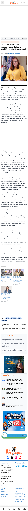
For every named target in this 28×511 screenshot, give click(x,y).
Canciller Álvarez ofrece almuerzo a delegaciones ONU (14, 325)
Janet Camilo (4, 320)
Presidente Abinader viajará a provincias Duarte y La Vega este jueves (13, 329)
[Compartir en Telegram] (19, 508)
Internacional (4, 494)
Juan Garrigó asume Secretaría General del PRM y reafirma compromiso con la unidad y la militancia (14, 345)
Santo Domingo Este (20, 494)
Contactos (22, 506)
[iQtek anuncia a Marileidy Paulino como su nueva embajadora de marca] (3, 399)
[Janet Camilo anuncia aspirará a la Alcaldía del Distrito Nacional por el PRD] (6, 272)
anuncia (7, 318)
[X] (21, 2)
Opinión (3, 491)
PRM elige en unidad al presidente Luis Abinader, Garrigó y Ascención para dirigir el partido (14, 350)
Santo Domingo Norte (20, 496)
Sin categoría (17, 38)
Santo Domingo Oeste (20, 498)
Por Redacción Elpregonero (14, 53)
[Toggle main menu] (2, 2)
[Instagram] (23, 2)
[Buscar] (26, 3)
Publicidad (4, 506)
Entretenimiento (19, 493)
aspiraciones (13, 318)
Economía (3, 498)
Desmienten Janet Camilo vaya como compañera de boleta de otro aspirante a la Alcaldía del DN (18, 279)
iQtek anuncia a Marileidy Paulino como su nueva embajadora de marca (14, 399)
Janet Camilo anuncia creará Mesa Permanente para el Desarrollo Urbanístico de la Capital (6, 296)
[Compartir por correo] (24, 508)
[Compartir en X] (8, 508)
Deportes (3, 496)
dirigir (19, 318)
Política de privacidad (13, 506)
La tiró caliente (18, 501)
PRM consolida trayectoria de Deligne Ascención (12, 340)
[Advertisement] (14, 21)
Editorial (3, 488)
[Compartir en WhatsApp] (14, 508)
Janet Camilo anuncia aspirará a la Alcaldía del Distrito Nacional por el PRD (6, 278)
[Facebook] (20, 2)
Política (11, 38)
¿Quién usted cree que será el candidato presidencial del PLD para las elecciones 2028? (14, 405)
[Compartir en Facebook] (3, 508)
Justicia (16, 491)
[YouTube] (24, 2)
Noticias (6, 38)
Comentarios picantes (20, 499)
